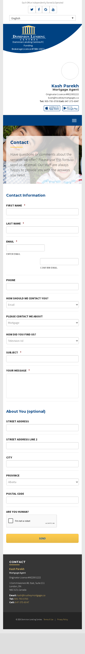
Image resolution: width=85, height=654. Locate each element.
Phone (10, 280)
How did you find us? (21, 334)
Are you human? (17, 512)
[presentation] (31, 521)
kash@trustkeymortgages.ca (63, 97)
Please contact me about (24, 316)
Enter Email (13, 254)
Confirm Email (49, 267)
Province (12, 475)
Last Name (15, 223)
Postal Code (15, 494)
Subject (13, 352)
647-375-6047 (72, 101)
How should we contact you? (27, 298)
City (9, 457)
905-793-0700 (52, 101)
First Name (15, 205)
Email (11, 241)
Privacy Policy (62, 619)
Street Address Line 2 (21, 439)
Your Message (18, 370)
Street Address (17, 421)
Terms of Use (48, 619)
